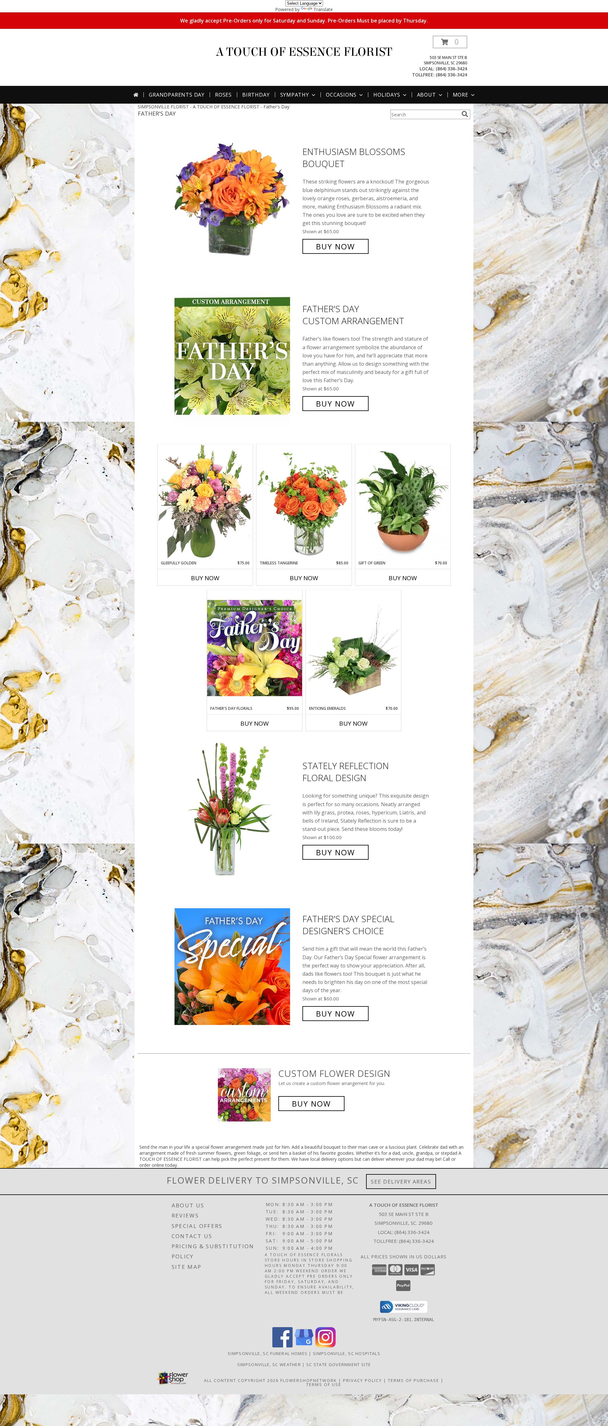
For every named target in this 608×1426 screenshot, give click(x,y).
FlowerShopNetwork (308, 1380)
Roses (223, 94)
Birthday (255, 94)
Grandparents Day (177, 94)
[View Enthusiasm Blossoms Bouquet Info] (236, 199)
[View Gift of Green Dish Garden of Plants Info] (402, 502)
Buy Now (335, 246)
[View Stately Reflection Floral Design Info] (236, 809)
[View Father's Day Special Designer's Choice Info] (236, 966)
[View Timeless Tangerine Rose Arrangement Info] (304, 502)
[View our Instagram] (325, 1346)
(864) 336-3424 (451, 69)
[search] (465, 114)
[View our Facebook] (282, 1346)
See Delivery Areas (401, 1181)
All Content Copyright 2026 (241, 1380)
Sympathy (294, 94)
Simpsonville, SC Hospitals (346, 1353)
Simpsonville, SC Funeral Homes (267, 1353)
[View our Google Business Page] (304, 1346)
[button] (450, 42)
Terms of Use (323, 1384)
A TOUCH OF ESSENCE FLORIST (304, 52)
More (460, 94)
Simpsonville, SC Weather (269, 1364)
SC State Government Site (338, 1364)
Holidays (386, 94)
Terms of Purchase (413, 1380)
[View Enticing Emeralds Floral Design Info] (353, 647)
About (426, 94)
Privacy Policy (362, 1380)
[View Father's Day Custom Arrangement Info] (236, 356)
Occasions (341, 94)
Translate (323, 9)
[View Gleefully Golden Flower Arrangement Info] (205, 502)
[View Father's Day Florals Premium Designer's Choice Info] (254, 647)
